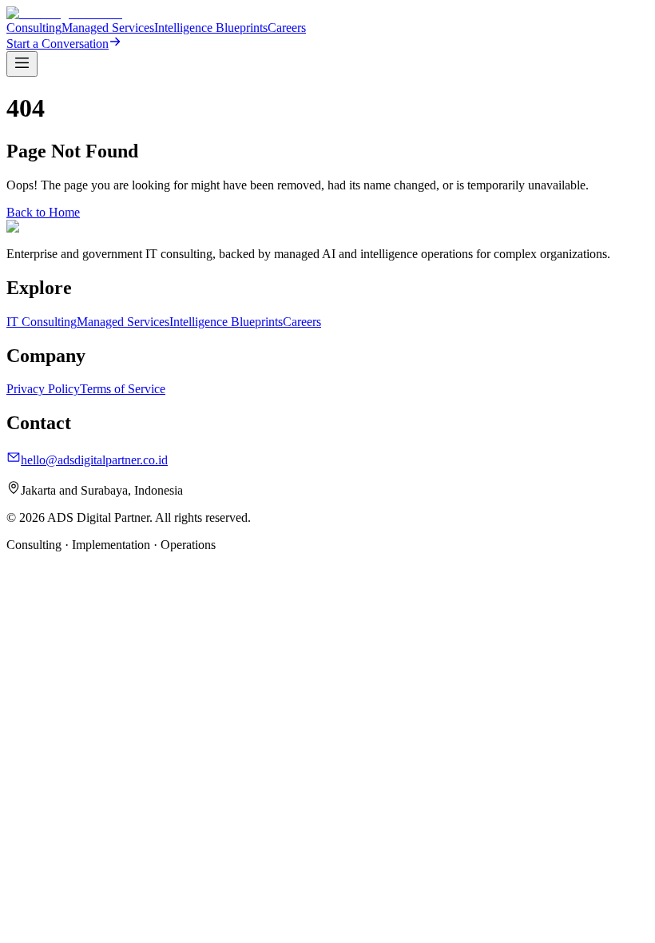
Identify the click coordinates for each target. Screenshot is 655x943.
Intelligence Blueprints (211, 27)
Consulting (34, 27)
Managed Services (108, 27)
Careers (287, 27)
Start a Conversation (57, 43)
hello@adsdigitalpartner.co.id (94, 460)
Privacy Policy (43, 389)
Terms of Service (122, 389)
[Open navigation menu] (22, 64)
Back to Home (43, 212)
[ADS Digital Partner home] (64, 13)
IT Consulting (41, 321)
